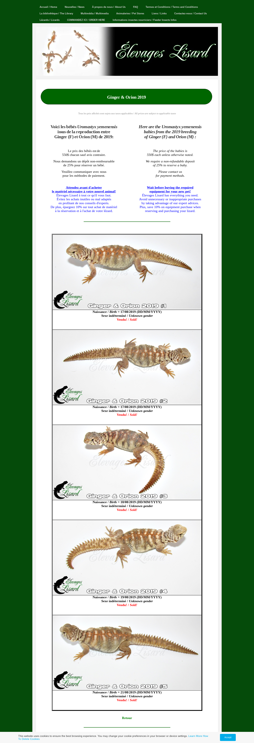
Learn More (195, 735)
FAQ (135, 7)
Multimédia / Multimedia (95, 13)
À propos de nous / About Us (109, 7)
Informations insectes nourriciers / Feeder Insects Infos (144, 20)
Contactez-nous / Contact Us (190, 13)
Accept (227, 737)
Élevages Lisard (201, 65)
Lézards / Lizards (50, 20)
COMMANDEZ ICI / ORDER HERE (86, 20)
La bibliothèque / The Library (56, 13)
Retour (127, 718)
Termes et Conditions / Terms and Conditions (172, 7)
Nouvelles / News (74, 7)
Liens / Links (159, 13)
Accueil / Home (48, 7)
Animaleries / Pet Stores (130, 13)
